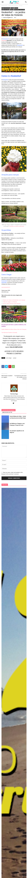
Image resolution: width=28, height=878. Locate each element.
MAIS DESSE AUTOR (7, 412)
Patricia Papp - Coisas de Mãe (19, 9)
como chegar (9, 357)
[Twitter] (14, 403)
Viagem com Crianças (5, 9)
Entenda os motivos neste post (16, 226)
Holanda (16, 7)
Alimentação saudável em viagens (6, 376)
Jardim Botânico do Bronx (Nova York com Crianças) (13, 329)
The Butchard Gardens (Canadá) (9, 332)
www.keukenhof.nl (5, 287)
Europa (20, 5)
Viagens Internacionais (13, 5)
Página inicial (4, 5)
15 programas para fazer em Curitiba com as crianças (20, 377)
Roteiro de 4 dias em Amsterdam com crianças (14, 300)
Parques (11, 9)
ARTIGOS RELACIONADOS (8, 410)
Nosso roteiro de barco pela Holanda (11, 303)
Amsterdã (3, 40)
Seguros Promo (16, 343)
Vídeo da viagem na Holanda (10, 301)
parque (14, 357)
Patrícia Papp (6, 17)
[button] (26, 2)
